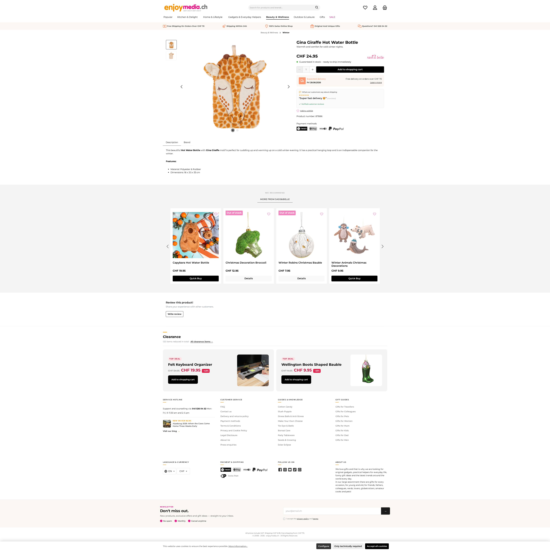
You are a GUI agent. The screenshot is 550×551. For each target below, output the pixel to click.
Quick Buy (196, 278)
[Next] (288, 86)
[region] (228, 87)
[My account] (375, 8)
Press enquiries (228, 445)
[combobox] (281, 8)
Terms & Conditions (230, 426)
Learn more (376, 82)
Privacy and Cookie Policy (233, 430)
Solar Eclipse (284, 445)
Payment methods (230, 421)
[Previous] (182, 86)
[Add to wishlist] (216, 214)
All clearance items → (202, 341)
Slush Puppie (285, 411)
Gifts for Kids (342, 430)
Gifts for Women (344, 421)
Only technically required (348, 546)
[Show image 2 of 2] (237, 130)
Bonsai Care (284, 430)
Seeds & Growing (287, 440)
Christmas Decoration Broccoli (246, 262)
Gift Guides (342, 400)
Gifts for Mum (342, 426)
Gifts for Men (342, 440)
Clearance (172, 337)
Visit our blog (170, 431)
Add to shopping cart (350, 69)
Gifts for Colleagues (345, 411)
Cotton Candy (285, 407)
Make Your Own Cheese (290, 421)
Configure (323, 546)
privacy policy (303, 519)
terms (315, 519)
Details (248, 278)
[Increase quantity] (313, 69)
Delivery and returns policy (234, 416)
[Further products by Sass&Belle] (375, 57)
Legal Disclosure (228, 435)
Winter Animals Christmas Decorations (348, 264)
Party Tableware (286, 435)
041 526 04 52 (199, 408)
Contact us (226, 411)
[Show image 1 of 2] (233, 130)
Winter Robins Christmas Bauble (300, 262)
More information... (238, 546)
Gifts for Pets (342, 416)
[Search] (316, 8)
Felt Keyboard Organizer (190, 364)
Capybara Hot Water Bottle (191, 262)
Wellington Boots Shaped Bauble (311, 364)
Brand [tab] (187, 142)
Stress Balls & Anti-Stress (291, 416)
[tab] (172, 142)
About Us (225, 440)
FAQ (222, 407)
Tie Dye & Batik (286, 426)
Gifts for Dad (342, 435)
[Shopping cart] (384, 8)
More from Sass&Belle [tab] (275, 199)
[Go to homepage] (186, 7)
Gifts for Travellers (344, 407)
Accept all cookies (377, 546)
